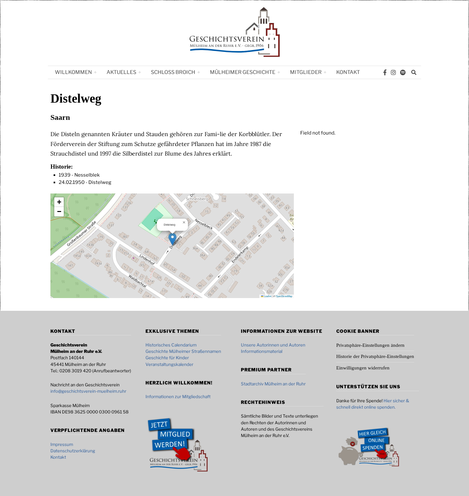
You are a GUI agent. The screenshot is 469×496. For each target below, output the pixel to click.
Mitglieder (306, 72)
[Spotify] (402, 72)
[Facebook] (385, 72)
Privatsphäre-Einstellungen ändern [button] (370, 345)
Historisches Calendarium (171, 344)
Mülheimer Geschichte (242, 72)
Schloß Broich (173, 72)
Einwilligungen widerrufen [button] (363, 367)
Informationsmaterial (261, 351)
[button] (172, 239)
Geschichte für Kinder (167, 357)
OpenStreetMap (284, 296)
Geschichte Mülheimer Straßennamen (183, 351)
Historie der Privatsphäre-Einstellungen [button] (375, 356)
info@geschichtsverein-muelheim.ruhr (88, 391)
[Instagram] (393, 72)
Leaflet (267, 296)
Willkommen (73, 72)
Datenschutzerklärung (72, 450)
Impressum (61, 444)
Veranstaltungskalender (169, 364)
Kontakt (348, 72)
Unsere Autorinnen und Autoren (273, 344)
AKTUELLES (121, 72)
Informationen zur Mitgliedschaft (178, 396)
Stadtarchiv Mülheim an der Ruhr (273, 383)
